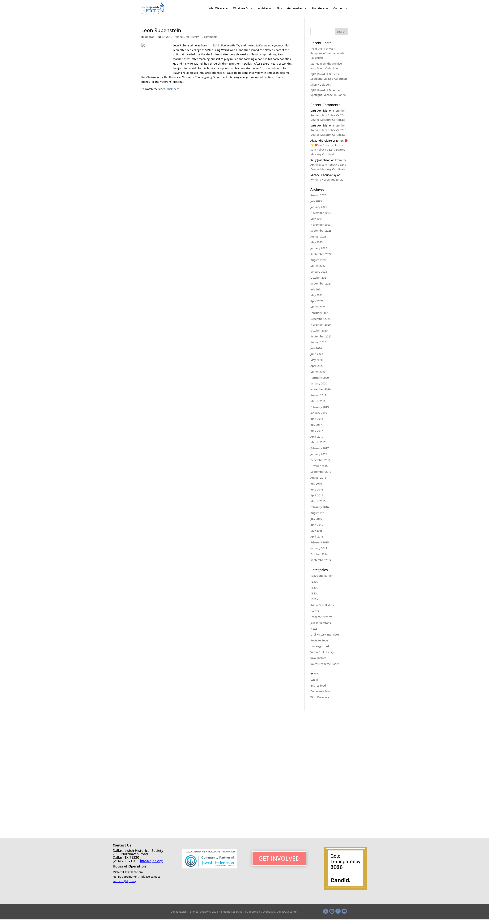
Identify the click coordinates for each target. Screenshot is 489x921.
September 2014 (320, 560)
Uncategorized (319, 646)
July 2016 (316, 483)
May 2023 (316, 242)
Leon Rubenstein (161, 30)
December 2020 (320, 319)
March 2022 (317, 266)
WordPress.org (319, 697)
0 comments (209, 37)
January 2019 (318, 413)
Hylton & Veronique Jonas (326, 179)
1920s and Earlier (321, 575)
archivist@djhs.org (125, 881)
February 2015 (319, 542)
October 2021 (319, 277)
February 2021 (319, 313)
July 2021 (316, 289)
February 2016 (319, 507)
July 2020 (316, 348)
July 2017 (316, 424)
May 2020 (316, 360)
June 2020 (316, 354)
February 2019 (319, 407)
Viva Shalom (318, 658)
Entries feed (318, 685)
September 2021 (320, 283)
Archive (263, 8)
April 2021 (316, 301)
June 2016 (316, 489)
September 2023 (320, 230)
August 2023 (318, 236)
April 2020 (316, 366)
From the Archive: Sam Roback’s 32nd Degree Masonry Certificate (328, 115)
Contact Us (340, 8)
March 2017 (317, 442)
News (313, 628)
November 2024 (320, 213)
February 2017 (319, 448)
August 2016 (318, 477)
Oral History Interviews (325, 634)
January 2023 (318, 248)
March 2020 (317, 372)
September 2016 (320, 471)
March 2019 (317, 401)
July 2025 (316, 201)
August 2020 (318, 342)
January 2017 (318, 454)
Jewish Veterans (320, 623)
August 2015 (318, 513)
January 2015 (318, 548)
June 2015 (316, 525)
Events (314, 611)
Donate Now (320, 8)
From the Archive (321, 617)
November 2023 (320, 224)
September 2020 (320, 336)
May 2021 (316, 295)
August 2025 (318, 195)
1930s (314, 581)
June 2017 (316, 430)
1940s (314, 587)
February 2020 (319, 377)
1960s (314, 599)
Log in (314, 679)
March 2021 (317, 307)
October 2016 (319, 466)
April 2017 (316, 436)
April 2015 (316, 536)
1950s (314, 593)
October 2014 (319, 554)
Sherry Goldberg (320, 84)
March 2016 (317, 501)
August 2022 (318, 260)
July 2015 (316, 519)
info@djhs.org (151, 861)
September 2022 (320, 254)
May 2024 (316, 219)
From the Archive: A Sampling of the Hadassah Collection (327, 53)
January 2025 (318, 207)
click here (173, 89)
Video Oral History (187, 37)
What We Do (241, 8)
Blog (279, 8)
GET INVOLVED (279, 858)
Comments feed (320, 691)
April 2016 (316, 495)
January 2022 (318, 271)
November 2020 (320, 324)
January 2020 (318, 383)
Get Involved (295, 8)
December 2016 (320, 460)
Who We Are (216, 8)
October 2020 (319, 330)
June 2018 (316, 419)
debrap (150, 37)
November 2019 (320, 389)
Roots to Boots (319, 640)
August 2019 (318, 395)
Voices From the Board (324, 664)
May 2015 (316, 530)
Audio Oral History (322, 605)
